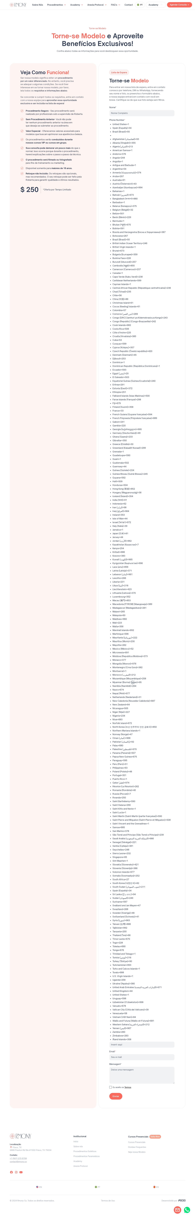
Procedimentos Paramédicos (86, 1156)
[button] (56, 5)
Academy (77, 1161)
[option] (143, 124)
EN (40, 1187)
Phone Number (117, 120)
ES (157, 1187)
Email (112, 1051)
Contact (129, 4)
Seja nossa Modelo (137, 1152)
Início (75, 1141)
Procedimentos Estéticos (84, 1151)
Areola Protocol (80, 1166)
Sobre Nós (37, 4)
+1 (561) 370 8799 (18, 1158)
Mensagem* (115, 1064)
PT (99, 1187)
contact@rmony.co (18, 1161)
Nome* (112, 107)
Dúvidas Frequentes (137, 1147)
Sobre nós (78, 1146)
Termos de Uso (108, 1200)
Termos (127, 1087)
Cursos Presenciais (136, 1142)
